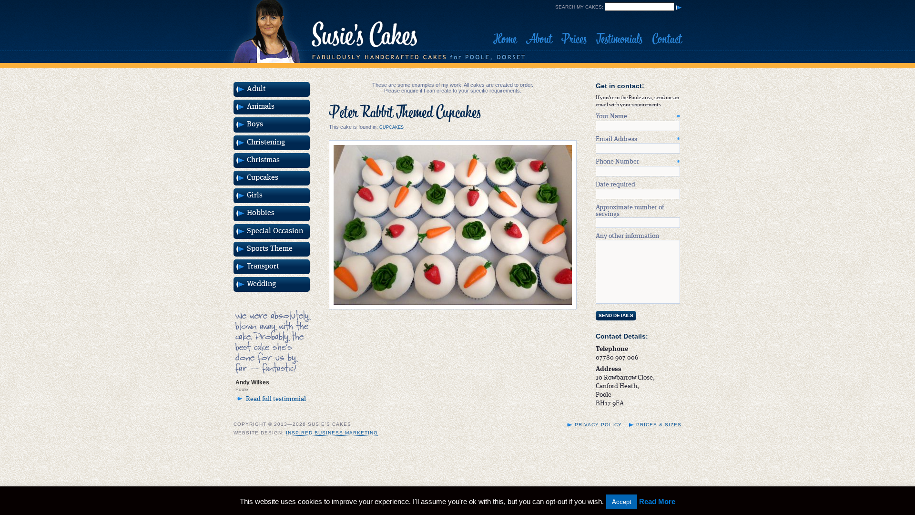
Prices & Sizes (658, 424)
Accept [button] (621, 501)
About (539, 39)
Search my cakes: (579, 7)
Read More (657, 501)
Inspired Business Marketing (332, 432)
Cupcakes (391, 127)
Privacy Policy (598, 424)
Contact (666, 39)
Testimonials (619, 39)
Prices (574, 39)
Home (505, 39)
